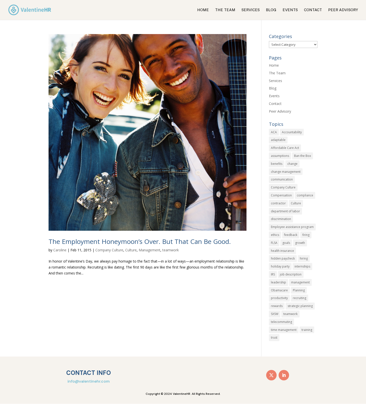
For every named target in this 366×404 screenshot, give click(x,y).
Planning (299, 290)
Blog (271, 10)
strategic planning (300, 306)
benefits (276, 164)
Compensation (281, 195)
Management (149, 250)
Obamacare (279, 290)
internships (302, 266)
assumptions (280, 156)
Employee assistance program (292, 227)
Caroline (59, 250)
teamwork (170, 250)
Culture (131, 250)
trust (274, 337)
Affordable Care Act (285, 148)
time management (284, 330)
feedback (290, 235)
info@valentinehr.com (88, 381)
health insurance (282, 251)
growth (300, 243)
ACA (274, 132)
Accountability (292, 132)
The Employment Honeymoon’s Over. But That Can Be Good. (140, 241)
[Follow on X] (271, 375)
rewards (277, 306)
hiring (304, 258)
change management (286, 172)
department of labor (285, 211)
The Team (225, 10)
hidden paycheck (283, 258)
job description (291, 274)
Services (251, 10)
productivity (279, 298)
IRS (273, 274)
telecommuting (281, 322)
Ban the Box (302, 156)
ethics (275, 235)
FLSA (274, 243)
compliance (305, 195)
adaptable (278, 140)
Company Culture (109, 250)
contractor (278, 203)
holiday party (280, 266)
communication (282, 179)
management (300, 282)
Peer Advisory (343, 10)
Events (290, 10)
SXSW (274, 314)
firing (305, 235)
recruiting (299, 298)
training (307, 330)
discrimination (281, 219)
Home (203, 10)
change (292, 164)
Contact (313, 10)
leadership (278, 282)
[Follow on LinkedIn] (284, 375)
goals (286, 243)
